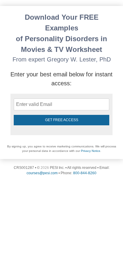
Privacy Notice (90, 150)
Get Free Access (61, 120)
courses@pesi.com (42, 173)
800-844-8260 (84, 173)
